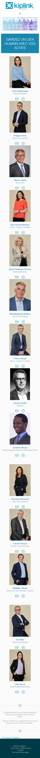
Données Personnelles (20, 752)
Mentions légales (19, 746)
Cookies (21, 750)
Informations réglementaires (21, 748)
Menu (20, 14)
